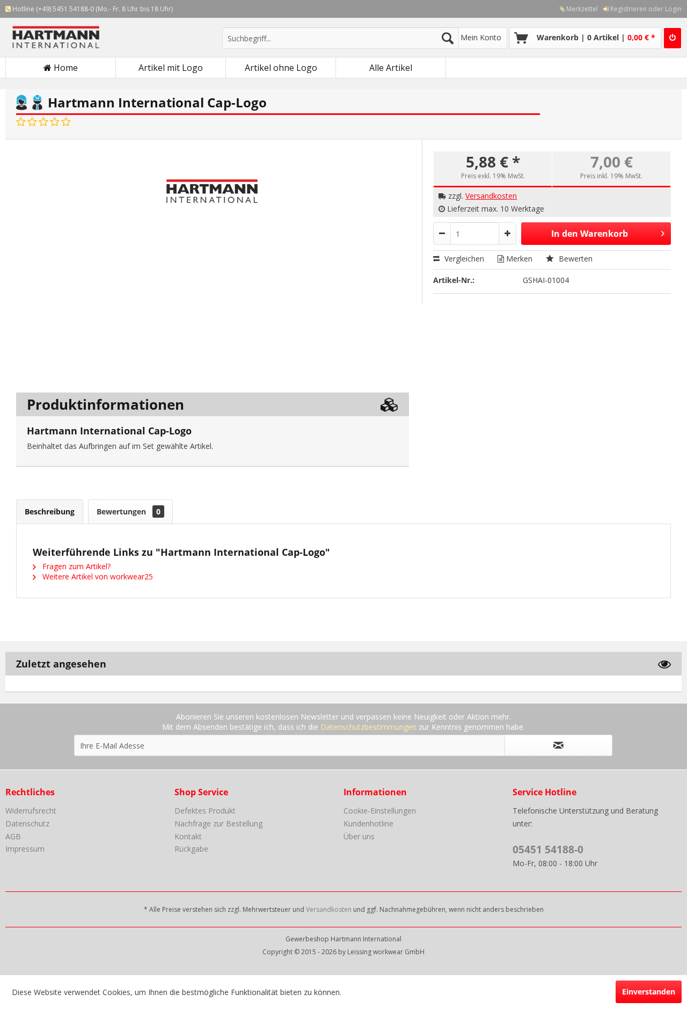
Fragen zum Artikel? (75, 566)
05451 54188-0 (548, 849)
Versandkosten (491, 196)
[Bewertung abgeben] (43, 122)
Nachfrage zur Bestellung (218, 823)
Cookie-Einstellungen (380, 810)
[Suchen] (447, 38)
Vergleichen (463, 258)
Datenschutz (27, 823)
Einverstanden (648, 991)
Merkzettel (581, 8)
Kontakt (188, 836)
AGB (13, 836)
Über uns (359, 836)
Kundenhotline (368, 823)
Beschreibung (50, 511)
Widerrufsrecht (30, 810)
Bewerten (575, 258)
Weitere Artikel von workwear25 (96, 576)
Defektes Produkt (205, 810)
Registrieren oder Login (645, 8)
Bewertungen (128, 511)
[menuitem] (576, 9)
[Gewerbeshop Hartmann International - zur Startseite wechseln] (92, 38)
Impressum (25, 849)
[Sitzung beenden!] (672, 38)
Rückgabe (191, 849)
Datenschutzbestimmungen (368, 727)
